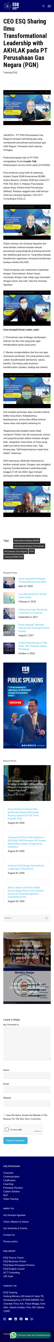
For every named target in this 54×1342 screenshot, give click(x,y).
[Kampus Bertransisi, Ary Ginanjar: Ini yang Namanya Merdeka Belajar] (27, 986)
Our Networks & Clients (15, 1228)
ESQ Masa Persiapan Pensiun (19, 1265)
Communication (11, 1176)
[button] (49, 6)
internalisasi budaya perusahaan (29, 546)
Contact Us (9, 1235)
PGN (32, 551)
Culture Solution (11, 1191)
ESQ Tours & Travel (13, 1257)
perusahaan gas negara (15, 551)
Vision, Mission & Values (16, 1222)
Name (7, 1070)
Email (6, 1084)
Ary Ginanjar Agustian (14, 1215)
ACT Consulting (11, 1272)
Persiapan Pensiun (13, 1188)
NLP (5, 1195)
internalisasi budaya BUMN (26, 540)
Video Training (10, 1199)
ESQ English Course (14, 1269)
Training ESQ (10, 72)
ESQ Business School (14, 1261)
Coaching (8, 1184)
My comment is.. (11, 1024)
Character (8, 1173)
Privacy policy (10, 1241)
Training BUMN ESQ (13, 557)
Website (7, 1098)
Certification (9, 1180)
